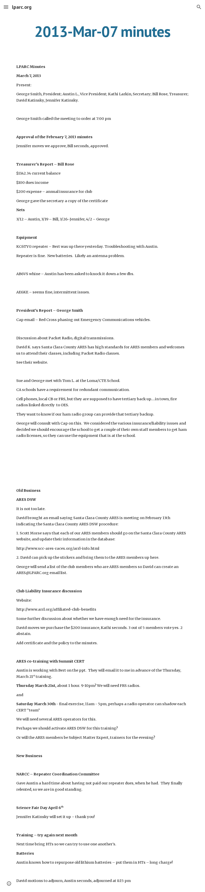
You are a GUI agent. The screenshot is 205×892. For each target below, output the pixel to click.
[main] (102, 31)
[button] (6, 7)
